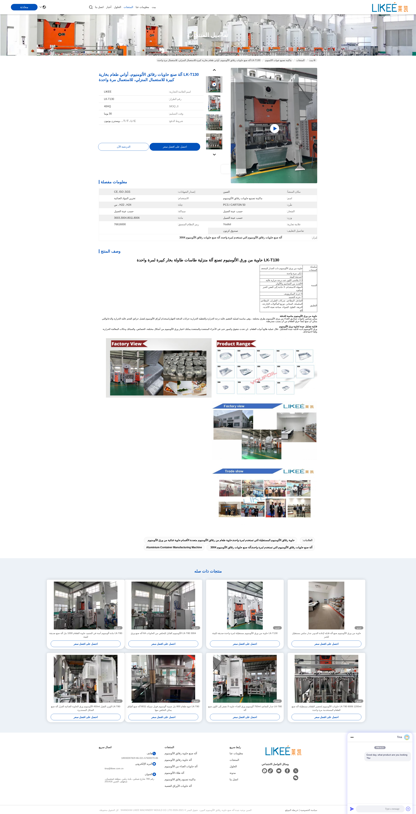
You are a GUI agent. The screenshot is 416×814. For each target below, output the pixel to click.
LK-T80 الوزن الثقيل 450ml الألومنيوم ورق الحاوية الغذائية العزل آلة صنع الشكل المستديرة (85, 708)
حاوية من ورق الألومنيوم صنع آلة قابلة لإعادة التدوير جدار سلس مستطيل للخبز (326, 635)
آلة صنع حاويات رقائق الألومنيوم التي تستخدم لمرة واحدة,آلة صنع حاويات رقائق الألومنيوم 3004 (261, 547)
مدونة (233, 773)
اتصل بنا (99, 7)
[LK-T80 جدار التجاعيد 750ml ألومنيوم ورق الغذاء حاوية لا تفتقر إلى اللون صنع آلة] (245, 679)
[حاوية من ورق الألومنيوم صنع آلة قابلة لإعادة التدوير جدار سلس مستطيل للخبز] (326, 605)
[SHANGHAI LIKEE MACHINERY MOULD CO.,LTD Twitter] (296, 771)
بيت (154, 7)
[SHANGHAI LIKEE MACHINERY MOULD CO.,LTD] (390, 7)
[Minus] (352, 737)
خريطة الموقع (291, 810)
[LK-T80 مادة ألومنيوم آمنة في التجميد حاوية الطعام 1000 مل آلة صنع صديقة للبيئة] (86, 605)
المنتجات (128, 7)
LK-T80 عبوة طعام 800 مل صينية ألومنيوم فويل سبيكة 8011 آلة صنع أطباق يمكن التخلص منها (163, 708)
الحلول (117, 7)
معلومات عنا (142, 7)
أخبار (108, 7)
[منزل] (283, 754)
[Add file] (408, 808)
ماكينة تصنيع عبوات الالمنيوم (278, 60)
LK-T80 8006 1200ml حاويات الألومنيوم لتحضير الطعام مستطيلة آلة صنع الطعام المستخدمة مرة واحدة (326, 708)
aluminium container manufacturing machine (174, 547)
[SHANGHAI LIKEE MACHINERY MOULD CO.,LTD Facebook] (287, 771)
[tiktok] (270, 771)
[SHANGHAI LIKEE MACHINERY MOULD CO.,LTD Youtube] (279, 771)
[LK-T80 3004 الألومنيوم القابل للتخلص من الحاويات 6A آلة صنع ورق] (163, 605)
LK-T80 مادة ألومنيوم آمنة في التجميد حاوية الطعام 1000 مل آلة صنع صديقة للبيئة (85, 635)
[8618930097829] (264, 771)
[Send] (352, 808)
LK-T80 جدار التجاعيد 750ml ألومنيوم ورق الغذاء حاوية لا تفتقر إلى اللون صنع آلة (245, 708)
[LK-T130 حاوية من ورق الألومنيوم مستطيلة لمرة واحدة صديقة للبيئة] (245, 605)
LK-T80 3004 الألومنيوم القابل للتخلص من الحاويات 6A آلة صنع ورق (163, 633)
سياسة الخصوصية (308, 810)
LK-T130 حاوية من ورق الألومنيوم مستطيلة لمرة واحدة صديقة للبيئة (245, 633)
